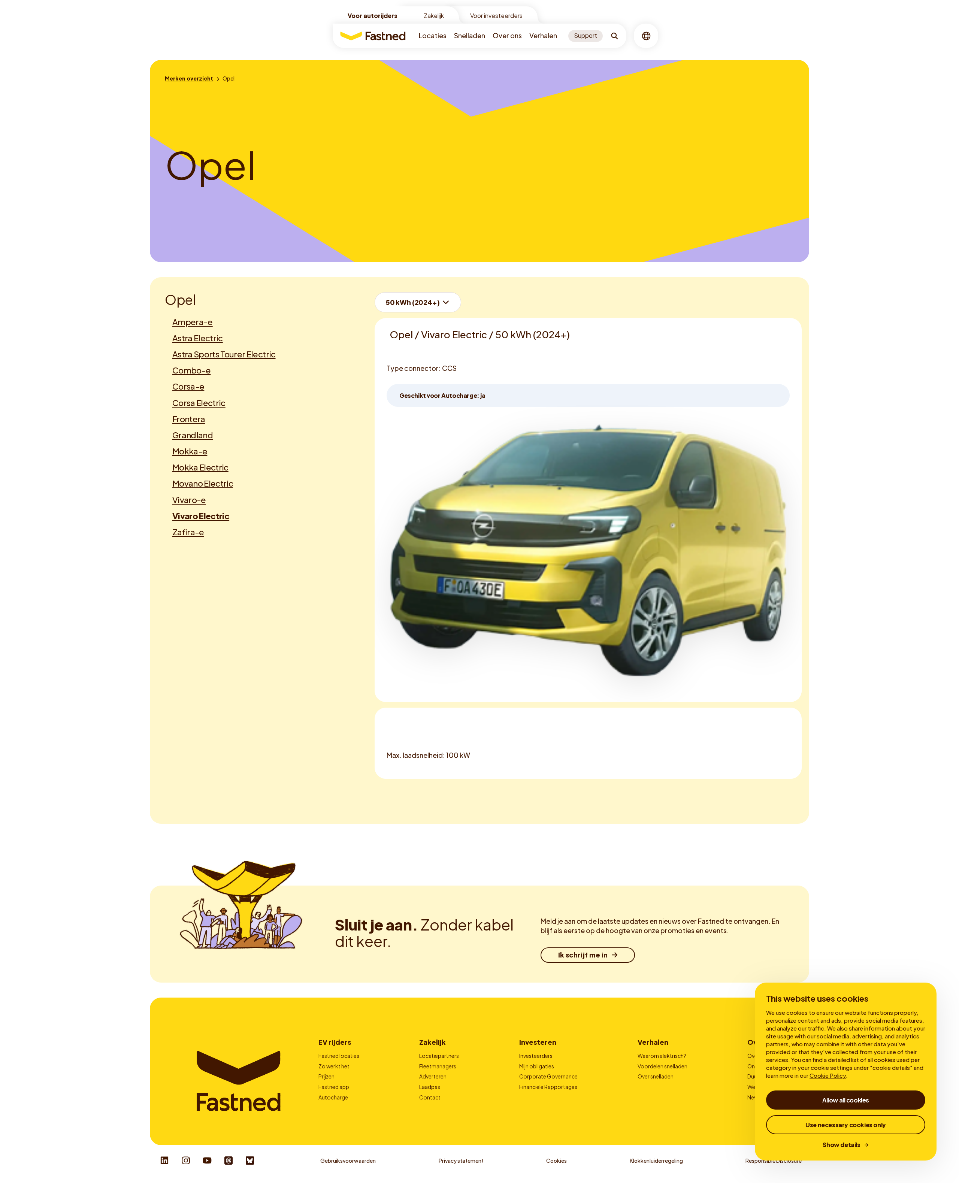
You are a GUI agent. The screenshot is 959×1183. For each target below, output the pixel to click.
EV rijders (334, 1042)
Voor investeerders (496, 15)
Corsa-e (188, 386)
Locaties (433, 35)
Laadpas (429, 1086)
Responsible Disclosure (773, 1160)
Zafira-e (188, 532)
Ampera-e (192, 322)
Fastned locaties (338, 1055)
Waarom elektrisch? (662, 1055)
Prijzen (326, 1076)
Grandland (192, 435)
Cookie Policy (828, 1075)
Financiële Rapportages (548, 1086)
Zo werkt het (334, 1066)
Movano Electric (202, 483)
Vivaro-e (189, 499)
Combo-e (191, 370)
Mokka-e (189, 451)
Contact (430, 1097)
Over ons (507, 35)
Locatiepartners (439, 1055)
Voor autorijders (372, 15)
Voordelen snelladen (662, 1066)
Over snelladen (656, 1076)
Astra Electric (197, 338)
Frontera (188, 419)
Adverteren (433, 1076)
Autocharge (333, 1097)
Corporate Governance (548, 1076)
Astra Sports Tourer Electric (224, 354)
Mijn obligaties (536, 1066)
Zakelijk (434, 15)
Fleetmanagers (437, 1066)
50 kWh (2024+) (412, 302)
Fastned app (333, 1086)
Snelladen (469, 35)
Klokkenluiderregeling (656, 1160)
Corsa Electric (199, 402)
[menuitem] (433, 36)
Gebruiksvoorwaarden (348, 1160)
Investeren (537, 1042)
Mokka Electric (200, 467)
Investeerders (536, 1055)
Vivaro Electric (200, 516)
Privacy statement (461, 1160)
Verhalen (543, 35)
